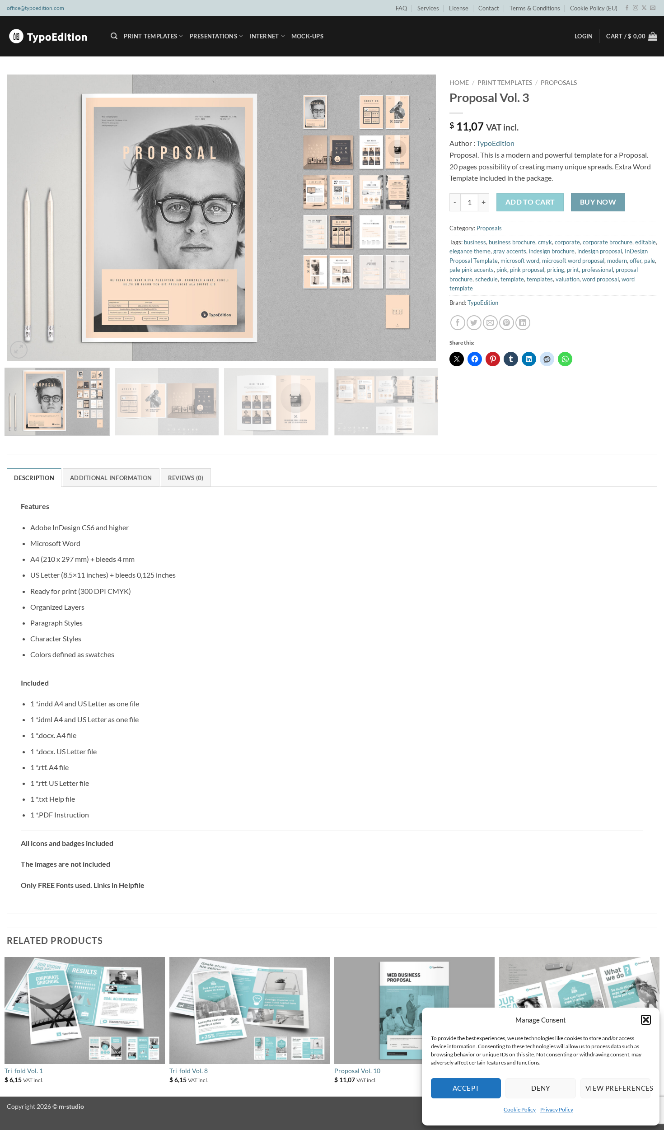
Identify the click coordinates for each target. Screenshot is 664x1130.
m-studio (71, 1106)
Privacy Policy (556, 1109)
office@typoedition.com (35, 8)
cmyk (545, 242)
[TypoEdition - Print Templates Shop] (52, 36)
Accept (466, 1088)
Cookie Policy (520, 1109)
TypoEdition (495, 143)
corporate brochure (607, 242)
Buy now (598, 202)
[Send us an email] (652, 8)
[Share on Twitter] (474, 322)
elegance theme (470, 251)
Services (428, 8)
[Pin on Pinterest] (506, 322)
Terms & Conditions (535, 8)
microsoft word (519, 260)
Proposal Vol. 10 (357, 1070)
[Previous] (27, 218)
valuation (568, 279)
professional (597, 269)
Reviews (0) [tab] (186, 477)
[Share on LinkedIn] (522, 322)
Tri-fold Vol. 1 (24, 1070)
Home (459, 82)
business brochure (512, 242)
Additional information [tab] (111, 477)
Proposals (559, 82)
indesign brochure (552, 251)
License (458, 8)
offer (635, 260)
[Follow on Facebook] (627, 8)
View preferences (617, 1088)
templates (540, 279)
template (512, 279)
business (475, 242)
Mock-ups (307, 36)
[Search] (114, 36)
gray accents (509, 251)
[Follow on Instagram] (635, 8)
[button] (645, 1019)
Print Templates (150, 36)
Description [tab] (34, 477)
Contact (488, 8)
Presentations (213, 36)
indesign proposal (599, 251)
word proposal (600, 279)
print (573, 269)
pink (501, 269)
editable (645, 242)
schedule (486, 279)
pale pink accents (471, 269)
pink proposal (527, 269)
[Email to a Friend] (490, 322)
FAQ (401, 8)
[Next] (416, 218)
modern (617, 260)
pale (649, 260)
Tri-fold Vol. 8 (188, 1070)
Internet (264, 36)
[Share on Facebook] (457, 322)
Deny (540, 1088)
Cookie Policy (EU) (593, 8)
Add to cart (530, 202)
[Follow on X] (644, 8)
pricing (555, 269)
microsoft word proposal (573, 260)
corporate (567, 242)
